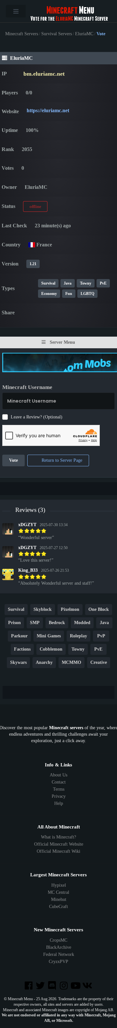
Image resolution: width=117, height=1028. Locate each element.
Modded (82, 623)
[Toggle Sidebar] (16, 11)
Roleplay (78, 636)
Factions (22, 649)
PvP (101, 636)
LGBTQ (87, 293)
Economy (49, 293)
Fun (68, 293)
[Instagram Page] (64, 986)
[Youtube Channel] (76, 986)
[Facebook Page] (29, 986)
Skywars (18, 662)
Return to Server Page (61, 460)
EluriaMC (84, 34)
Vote (13, 460)
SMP (35, 623)
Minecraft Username (27, 387)
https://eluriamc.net (48, 110)
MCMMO (71, 662)
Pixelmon (70, 609)
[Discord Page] (52, 986)
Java (68, 283)
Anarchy (44, 662)
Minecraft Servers (21, 34)
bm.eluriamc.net (44, 73)
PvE (103, 283)
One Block (98, 609)
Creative (98, 662)
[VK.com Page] (88, 986)
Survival (48, 283)
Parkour (19, 636)
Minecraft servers (66, 727)
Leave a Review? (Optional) (36, 417)
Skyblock (42, 609)
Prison (14, 623)
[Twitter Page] (41, 986)
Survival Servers (56, 34)
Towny (85, 283)
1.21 (33, 264)
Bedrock (57, 623)
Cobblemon (51, 649)
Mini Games (49, 636)
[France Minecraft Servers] (31, 244)
